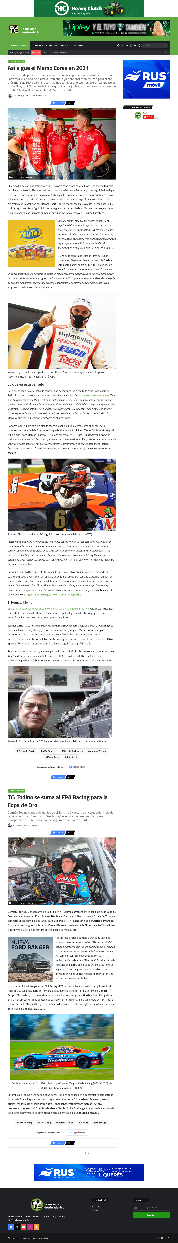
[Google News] (77, 767)
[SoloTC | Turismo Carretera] (24, 29)
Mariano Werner (98, 751)
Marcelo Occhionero (73, 751)
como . (53, 594)
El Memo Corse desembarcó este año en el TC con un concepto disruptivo (48, 608)
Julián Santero (49, 751)
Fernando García (26, 751)
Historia (64, 45)
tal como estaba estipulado (93, 395)
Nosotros (95, 1206)
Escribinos (78, 45)
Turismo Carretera (18, 45)
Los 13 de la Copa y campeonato (56, 55)
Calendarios (51, 45)
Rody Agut (72, 757)
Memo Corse (53, 757)
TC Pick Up (36, 45)
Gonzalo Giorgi (18, 95)
